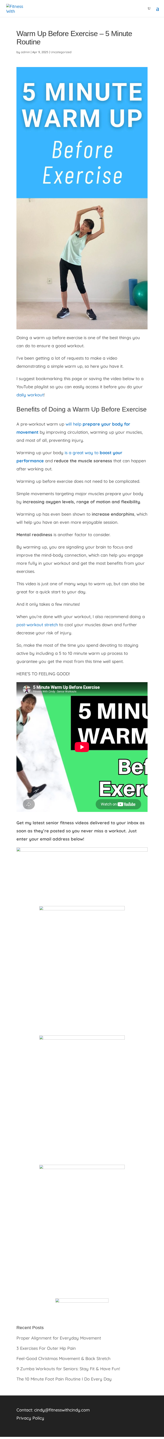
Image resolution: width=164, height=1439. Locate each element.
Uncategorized (61, 52)
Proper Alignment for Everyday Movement (58, 1338)
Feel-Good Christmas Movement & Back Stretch (63, 1358)
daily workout (30, 394)
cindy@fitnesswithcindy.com (62, 1410)
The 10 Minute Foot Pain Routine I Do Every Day (64, 1379)
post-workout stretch (37, 624)
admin (25, 52)
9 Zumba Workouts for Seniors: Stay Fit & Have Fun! (68, 1368)
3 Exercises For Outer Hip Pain (46, 1348)
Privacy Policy (30, 1418)
